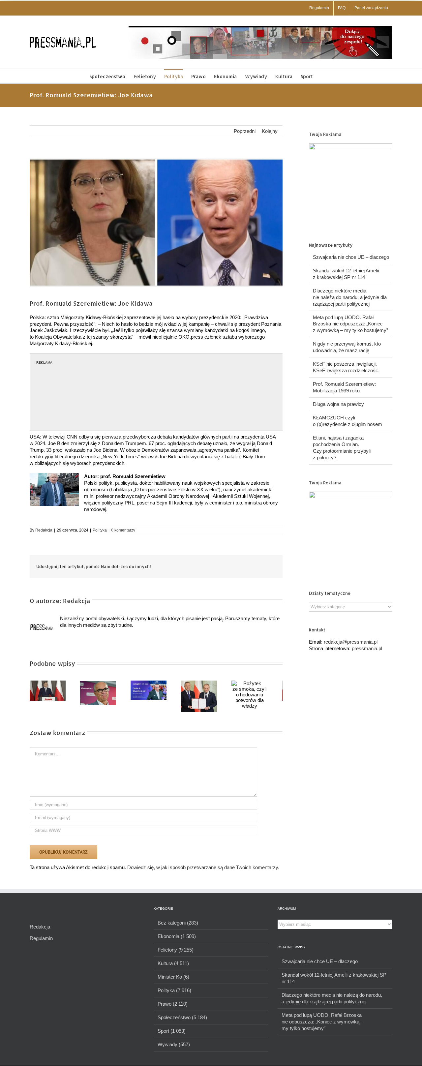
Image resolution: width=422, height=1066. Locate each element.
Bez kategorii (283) (178, 925)
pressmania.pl (367, 648)
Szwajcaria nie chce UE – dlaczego (351, 257)
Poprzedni (245, 131)
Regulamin (41, 941)
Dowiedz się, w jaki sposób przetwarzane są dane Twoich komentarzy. (203, 870)
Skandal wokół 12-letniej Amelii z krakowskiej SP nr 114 (334, 981)
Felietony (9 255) (176, 952)
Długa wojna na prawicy (338, 404)
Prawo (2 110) (173, 1006)
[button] (323, 76)
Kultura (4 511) (173, 966)
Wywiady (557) (174, 1047)
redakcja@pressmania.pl (350, 642)
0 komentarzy (123, 530)
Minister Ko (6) (173, 979)
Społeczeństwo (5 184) (182, 1020)
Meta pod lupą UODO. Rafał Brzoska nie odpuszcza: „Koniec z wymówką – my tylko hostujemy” (350, 324)
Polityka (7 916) (174, 993)
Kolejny (270, 131)
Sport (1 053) (172, 1033)
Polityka (100, 530)
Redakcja (43, 530)
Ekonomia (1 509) (177, 939)
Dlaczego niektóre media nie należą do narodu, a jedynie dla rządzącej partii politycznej (350, 297)
